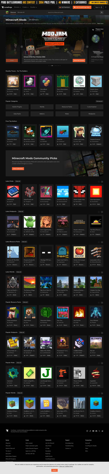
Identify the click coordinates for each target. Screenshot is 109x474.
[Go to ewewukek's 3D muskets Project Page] (96, 256)
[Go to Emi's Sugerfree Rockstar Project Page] (46, 226)
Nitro (86, 451)
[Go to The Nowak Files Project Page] (29, 226)
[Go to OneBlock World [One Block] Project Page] (96, 407)
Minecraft (8, 445)
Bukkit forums (48, 456)
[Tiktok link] (90, 431)
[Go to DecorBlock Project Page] (46, 85)
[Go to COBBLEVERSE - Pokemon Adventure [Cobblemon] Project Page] (79, 346)
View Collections (18, 168)
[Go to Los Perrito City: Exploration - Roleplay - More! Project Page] (79, 407)
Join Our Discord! (49, 443)
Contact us (68, 448)
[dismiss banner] (106, 2)
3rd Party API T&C (30, 453)
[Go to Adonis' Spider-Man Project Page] (79, 195)
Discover (13, 12)
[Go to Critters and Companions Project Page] (79, 135)
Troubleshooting (69, 445)
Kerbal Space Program (11, 456)
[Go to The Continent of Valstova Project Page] (13, 226)
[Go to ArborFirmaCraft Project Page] (29, 195)
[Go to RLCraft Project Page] (96, 346)
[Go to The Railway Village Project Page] (29, 286)
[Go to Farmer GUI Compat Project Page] (79, 256)
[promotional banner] (54, 2)
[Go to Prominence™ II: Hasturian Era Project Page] (62, 346)
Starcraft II (8, 453)
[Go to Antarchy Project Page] (62, 135)
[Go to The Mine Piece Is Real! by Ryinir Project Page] (96, 226)
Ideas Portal (48, 445)
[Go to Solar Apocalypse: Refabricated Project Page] (96, 195)
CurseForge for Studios (91, 445)
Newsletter (48, 451)
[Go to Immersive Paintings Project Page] (13, 85)
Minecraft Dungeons (11, 459)
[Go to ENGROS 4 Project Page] (62, 226)
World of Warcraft (10, 448)
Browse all (99, 101)
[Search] (101, 12)
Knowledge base (69, 443)
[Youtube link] (93, 431)
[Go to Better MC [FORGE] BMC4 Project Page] (46, 346)
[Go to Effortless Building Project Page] (79, 85)
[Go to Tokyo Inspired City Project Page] (62, 286)
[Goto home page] (7, 7)
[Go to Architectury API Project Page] (62, 377)
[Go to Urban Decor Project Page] (29, 85)
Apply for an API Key (31, 451)
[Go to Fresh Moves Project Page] (29, 316)
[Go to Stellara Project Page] (46, 135)
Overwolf (87, 443)
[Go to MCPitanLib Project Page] (13, 195)
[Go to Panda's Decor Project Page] (96, 85)
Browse (16, 7)
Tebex (86, 448)
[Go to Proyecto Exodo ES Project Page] (29, 256)
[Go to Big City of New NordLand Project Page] (46, 286)
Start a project (29, 443)
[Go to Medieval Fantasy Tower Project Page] (79, 286)
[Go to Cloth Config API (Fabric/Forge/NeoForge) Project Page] (29, 377)
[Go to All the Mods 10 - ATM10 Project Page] (13, 346)
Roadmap (47, 453)
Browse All (21, 12)
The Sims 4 (8, 451)
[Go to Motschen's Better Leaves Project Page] (46, 316)
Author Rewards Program (32, 448)
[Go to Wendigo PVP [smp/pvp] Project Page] (46, 256)
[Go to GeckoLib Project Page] (13, 377)
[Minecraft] (7, 12)
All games (8, 443)
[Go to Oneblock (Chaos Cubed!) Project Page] (13, 407)
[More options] (105, 7)
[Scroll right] (102, 181)
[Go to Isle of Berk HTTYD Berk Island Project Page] (62, 407)
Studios (32, 7)
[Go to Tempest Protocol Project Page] (96, 135)
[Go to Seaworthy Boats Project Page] (13, 135)
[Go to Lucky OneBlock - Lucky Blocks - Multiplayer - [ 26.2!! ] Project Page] (46, 407)
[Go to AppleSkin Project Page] (96, 377)
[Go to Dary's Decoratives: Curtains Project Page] (62, 85)
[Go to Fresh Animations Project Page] (13, 316)
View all (18, 181)
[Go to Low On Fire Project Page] (79, 316)
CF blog (47, 448)
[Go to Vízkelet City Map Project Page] (96, 286)
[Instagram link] (87, 431)
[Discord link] (96, 431)
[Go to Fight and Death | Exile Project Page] (13, 286)
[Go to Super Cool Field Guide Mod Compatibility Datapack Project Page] (62, 256)
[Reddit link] (102, 431)
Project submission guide (32, 445)
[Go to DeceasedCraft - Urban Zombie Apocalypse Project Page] (29, 346)
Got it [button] (54, 470)
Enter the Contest (79, 60)
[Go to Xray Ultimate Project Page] (96, 316)
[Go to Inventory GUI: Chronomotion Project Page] (62, 195)
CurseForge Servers (50, 459)
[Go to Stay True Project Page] (62, 316)
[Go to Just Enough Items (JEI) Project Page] (46, 377)
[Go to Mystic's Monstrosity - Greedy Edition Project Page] (79, 226)
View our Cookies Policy (66, 466)
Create (25, 7)
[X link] (99, 431)
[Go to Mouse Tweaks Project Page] (79, 377)
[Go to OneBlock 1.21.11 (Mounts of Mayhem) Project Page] (29, 407)
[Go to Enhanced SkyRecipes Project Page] (46, 195)
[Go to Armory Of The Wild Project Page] (13, 256)
